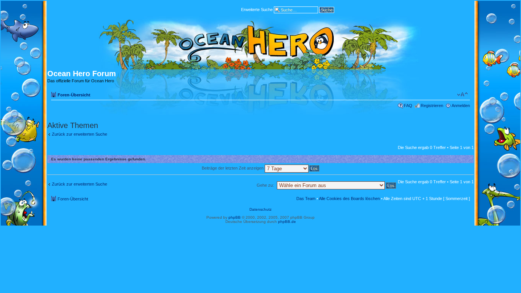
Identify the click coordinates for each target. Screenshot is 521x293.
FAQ (408, 105)
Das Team (305, 198)
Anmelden (461, 105)
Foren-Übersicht (74, 95)
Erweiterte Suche (257, 9)
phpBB (234, 217)
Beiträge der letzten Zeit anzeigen (233, 168)
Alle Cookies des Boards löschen (349, 198)
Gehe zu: (265, 185)
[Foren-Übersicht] (260, 42)
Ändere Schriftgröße (462, 94)
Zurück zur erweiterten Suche (79, 134)
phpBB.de (287, 221)
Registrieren (432, 105)
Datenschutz (260, 209)
